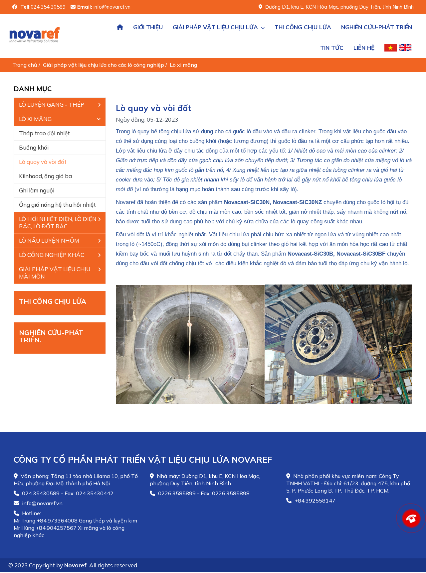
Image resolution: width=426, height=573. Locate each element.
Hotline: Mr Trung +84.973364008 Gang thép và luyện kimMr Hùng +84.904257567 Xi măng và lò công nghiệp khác (75, 524)
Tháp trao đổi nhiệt (44, 133)
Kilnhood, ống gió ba (45, 175)
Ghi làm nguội (36, 190)
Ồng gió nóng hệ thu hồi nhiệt (57, 204)
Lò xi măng (184, 64)
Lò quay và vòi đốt (43, 161)
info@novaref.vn (42, 503)
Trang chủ (24, 64)
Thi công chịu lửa (52, 301)
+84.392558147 (314, 500)
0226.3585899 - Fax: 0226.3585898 (203, 493)
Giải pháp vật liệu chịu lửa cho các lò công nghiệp (104, 64)
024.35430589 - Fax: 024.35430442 (67, 493)
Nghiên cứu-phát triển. (51, 336)
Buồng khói (34, 147)
